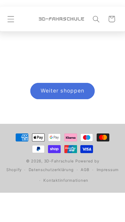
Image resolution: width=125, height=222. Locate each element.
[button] (10, 19)
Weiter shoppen (62, 91)
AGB (85, 169)
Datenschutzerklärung (51, 169)
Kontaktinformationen (65, 180)
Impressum (108, 169)
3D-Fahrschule (59, 161)
